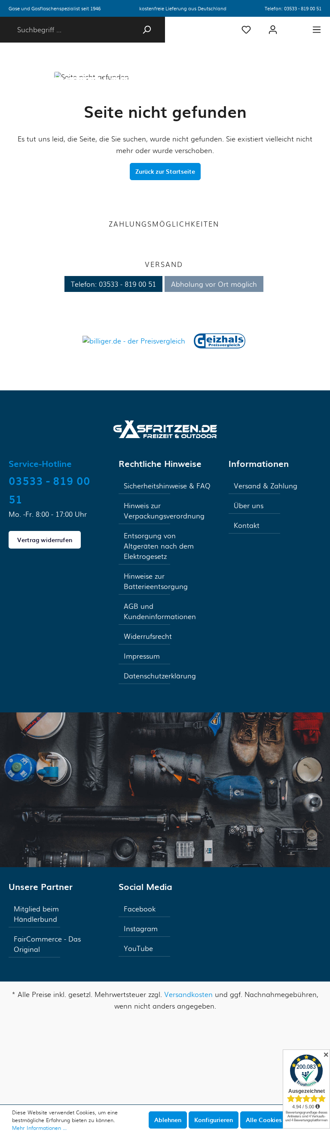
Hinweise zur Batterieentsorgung (156, 581)
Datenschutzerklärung (160, 676)
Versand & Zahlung (265, 486)
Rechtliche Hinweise (160, 463)
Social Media (145, 886)
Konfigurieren (213, 1119)
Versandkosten (188, 994)
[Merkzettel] (246, 29)
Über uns (248, 505)
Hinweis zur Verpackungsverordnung (164, 510)
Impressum (142, 656)
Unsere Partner (41, 886)
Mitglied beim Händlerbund (36, 914)
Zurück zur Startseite (165, 171)
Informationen (259, 463)
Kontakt (247, 525)
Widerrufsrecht (148, 636)
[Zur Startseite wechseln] (165, 428)
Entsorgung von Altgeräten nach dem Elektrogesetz (159, 546)
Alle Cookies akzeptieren (282, 1119)
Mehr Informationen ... (39, 1128)
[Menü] (316, 29)
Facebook (140, 909)
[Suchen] (146, 30)
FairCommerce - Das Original (47, 944)
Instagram (141, 928)
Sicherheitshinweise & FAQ (167, 486)
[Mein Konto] (273, 29)
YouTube (138, 948)
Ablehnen (167, 1119)
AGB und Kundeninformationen (160, 611)
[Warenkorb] (294, 26)
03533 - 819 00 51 (302, 8)
